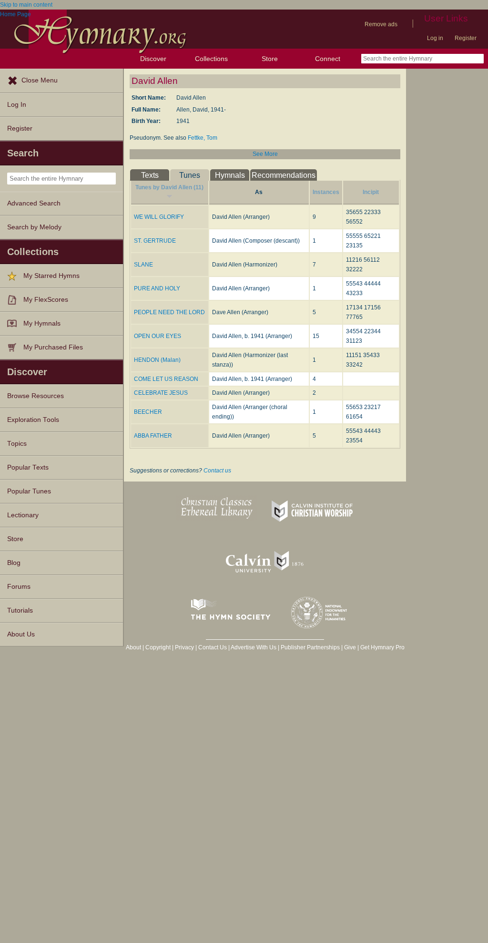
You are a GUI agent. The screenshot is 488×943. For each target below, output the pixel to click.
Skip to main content (26, 4)
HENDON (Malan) (157, 360)
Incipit (371, 192)
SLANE (143, 264)
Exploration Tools (33, 419)
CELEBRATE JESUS (161, 393)
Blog (13, 562)
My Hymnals (42, 323)
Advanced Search (34, 203)
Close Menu (39, 80)
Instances (326, 192)
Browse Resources (35, 396)
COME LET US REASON (166, 379)
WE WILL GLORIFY (159, 217)
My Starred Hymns (51, 275)
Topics (17, 443)
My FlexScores (45, 299)
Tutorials (20, 610)
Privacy (184, 647)
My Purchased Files (53, 347)
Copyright (158, 647)
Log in (435, 38)
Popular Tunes (29, 491)
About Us (21, 634)
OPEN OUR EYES (157, 336)
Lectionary (23, 515)
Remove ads (381, 24)
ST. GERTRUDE (155, 240)
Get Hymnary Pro (382, 647)
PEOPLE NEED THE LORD (169, 312)
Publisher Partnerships (310, 647)
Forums (18, 586)
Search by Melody (34, 227)
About (133, 647)
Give (350, 647)
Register (466, 38)
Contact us (217, 470)
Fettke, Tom (202, 137)
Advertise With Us (253, 647)
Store (270, 58)
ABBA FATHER (153, 435)
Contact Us (212, 647)
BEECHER (148, 412)
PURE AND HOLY (157, 288)
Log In (16, 104)
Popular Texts (28, 467)
